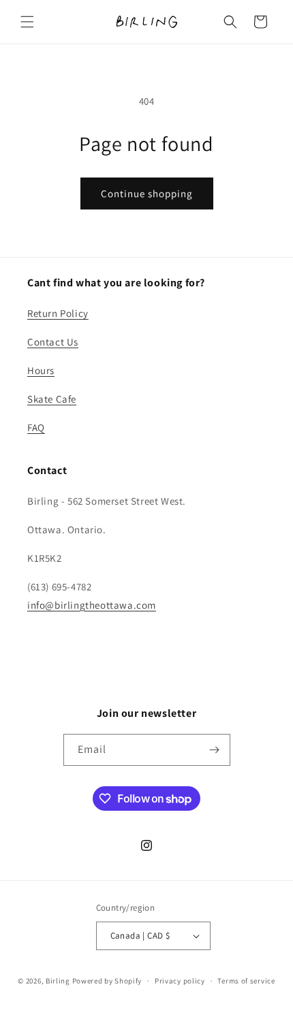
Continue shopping (147, 193)
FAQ (36, 427)
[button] (27, 22)
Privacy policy (180, 981)
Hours (41, 370)
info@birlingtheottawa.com (91, 605)
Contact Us (52, 341)
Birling (58, 981)
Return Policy (58, 313)
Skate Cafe (51, 398)
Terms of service (246, 981)
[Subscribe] (215, 750)
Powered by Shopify (107, 981)
